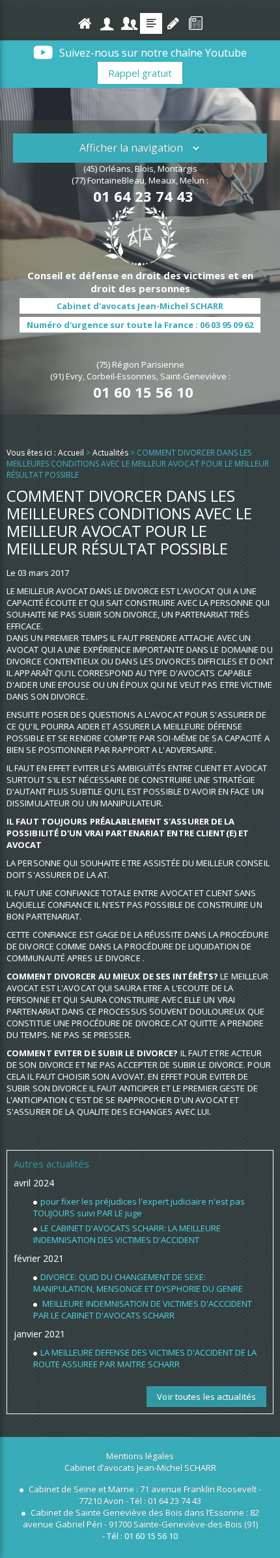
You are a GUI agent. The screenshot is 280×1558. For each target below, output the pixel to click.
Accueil (85, 23)
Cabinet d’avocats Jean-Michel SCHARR (140, 1467)
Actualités (151, 23)
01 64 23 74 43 (143, 196)
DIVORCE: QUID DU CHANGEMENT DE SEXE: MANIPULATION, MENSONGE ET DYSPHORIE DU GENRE (138, 1282)
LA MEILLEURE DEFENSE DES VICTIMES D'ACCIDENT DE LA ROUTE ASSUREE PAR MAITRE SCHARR (145, 1358)
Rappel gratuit (140, 72)
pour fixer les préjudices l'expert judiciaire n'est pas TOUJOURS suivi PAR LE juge (139, 1207)
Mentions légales (140, 1456)
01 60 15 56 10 (143, 392)
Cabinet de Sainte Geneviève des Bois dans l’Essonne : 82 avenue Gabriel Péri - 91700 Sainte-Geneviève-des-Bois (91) (141, 1518)
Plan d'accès (195, 23)
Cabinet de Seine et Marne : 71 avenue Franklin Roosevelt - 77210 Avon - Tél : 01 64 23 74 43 (144, 1495)
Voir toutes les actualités (206, 1396)
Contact (173, 23)
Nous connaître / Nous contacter (107, 23)
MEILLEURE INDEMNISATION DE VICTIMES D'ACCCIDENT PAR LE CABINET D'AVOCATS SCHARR (142, 1309)
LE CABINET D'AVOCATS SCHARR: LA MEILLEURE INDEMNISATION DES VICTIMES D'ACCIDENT (127, 1234)
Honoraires (129, 23)
